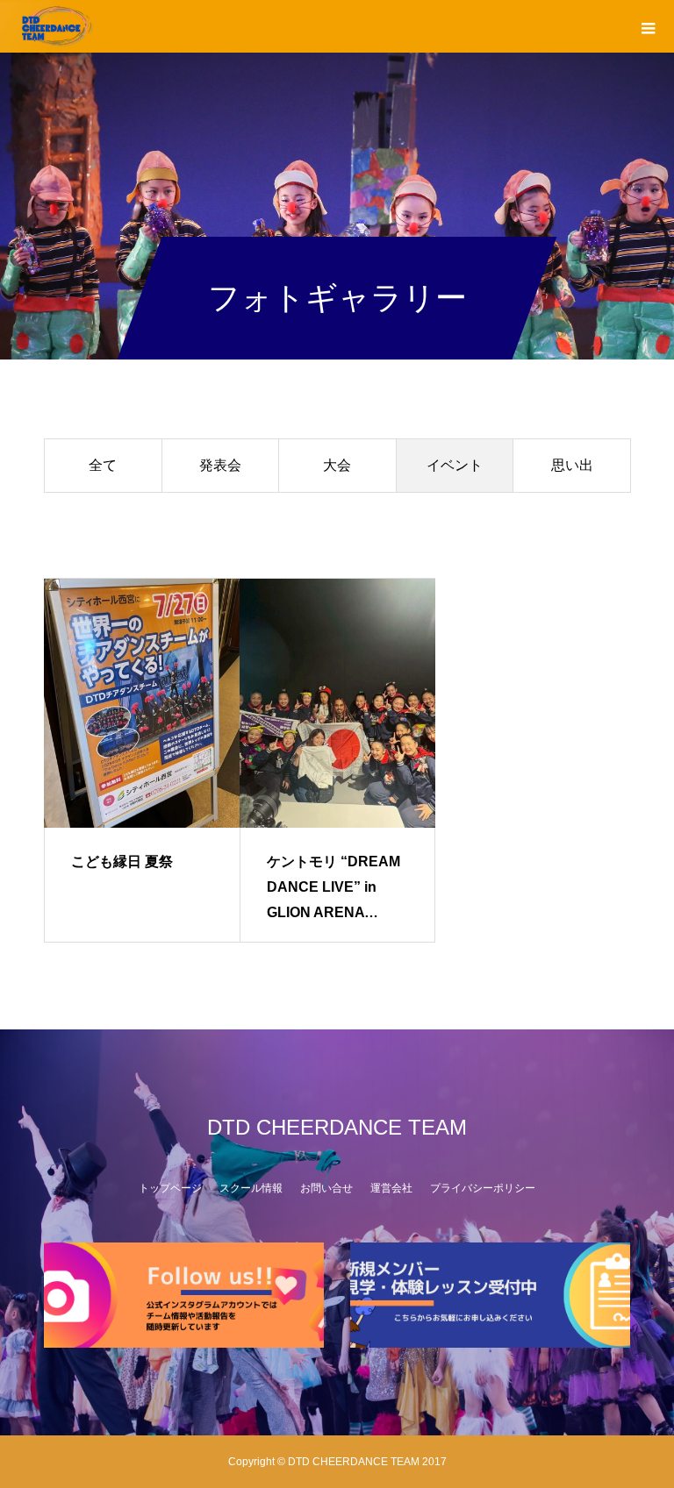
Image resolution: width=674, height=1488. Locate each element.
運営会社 (391, 1188)
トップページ (170, 1188)
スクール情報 (251, 1188)
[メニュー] (647, 26)
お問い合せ (326, 1188)
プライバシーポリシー (482, 1188)
